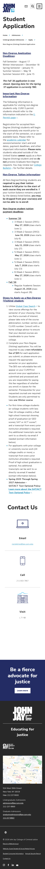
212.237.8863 (8, 818)
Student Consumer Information (13, 854)
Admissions (16, 35)
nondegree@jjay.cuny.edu (22, 544)
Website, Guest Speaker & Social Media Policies (19, 849)
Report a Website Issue (10, 844)
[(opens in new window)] (9, 748)
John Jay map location (22, 770)
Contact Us (6, 859)
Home (5, 35)
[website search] (32, 6)
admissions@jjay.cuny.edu (13, 803)
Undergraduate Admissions (13, 40)
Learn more (22, 690)
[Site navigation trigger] (39, 6)
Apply (30, 40)
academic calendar (16, 139)
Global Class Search (26, 306)
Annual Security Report (33, 854)
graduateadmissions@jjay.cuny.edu (17, 814)
